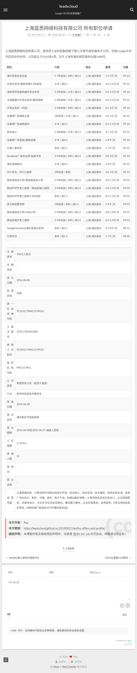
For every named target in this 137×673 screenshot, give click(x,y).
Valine (130, 641)
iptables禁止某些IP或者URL (23, 558)
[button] (5, 10)
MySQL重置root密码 (117, 558)
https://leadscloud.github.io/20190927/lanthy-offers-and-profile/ (64, 528)
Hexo (56, 667)
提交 (125, 615)
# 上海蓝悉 (68, 548)
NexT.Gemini (69, 667)
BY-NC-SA (83, 534)
